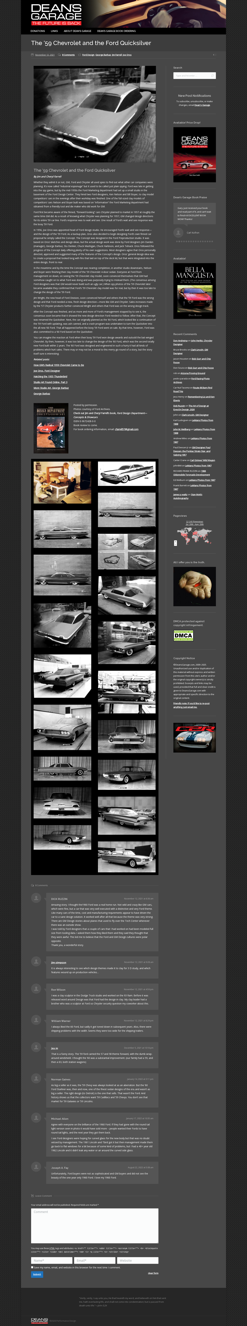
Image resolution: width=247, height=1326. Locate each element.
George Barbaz (103, 54)
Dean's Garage (202, 105)
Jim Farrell (117, 54)
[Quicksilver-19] (127, 857)
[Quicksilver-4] (62, 529)
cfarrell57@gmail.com (126, 429)
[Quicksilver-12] (62, 727)
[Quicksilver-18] (62, 837)
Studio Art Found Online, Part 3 (50, 382)
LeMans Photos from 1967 (198, 469)
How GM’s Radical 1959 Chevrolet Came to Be (59, 365)
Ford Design (88, 54)
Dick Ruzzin (179, 409)
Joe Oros (127, 54)
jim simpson (58, 962)
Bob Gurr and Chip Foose (201, 371)
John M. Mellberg (181, 432)
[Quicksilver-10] (62, 676)
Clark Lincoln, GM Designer (195, 418)
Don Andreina (180, 344)
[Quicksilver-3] (127, 510)
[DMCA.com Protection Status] (183, 644)
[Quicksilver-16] (62, 802)
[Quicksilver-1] (62, 483)
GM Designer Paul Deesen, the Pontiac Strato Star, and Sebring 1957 (191, 455)
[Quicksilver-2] (127, 474)
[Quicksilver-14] (62, 769)
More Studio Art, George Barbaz (51, 387)
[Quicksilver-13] (127, 736)
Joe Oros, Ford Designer (47, 370)
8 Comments (68, 54)
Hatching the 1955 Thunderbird (50, 376)
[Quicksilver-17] (127, 816)
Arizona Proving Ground (193, 376)
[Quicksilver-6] (62, 575)
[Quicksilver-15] (127, 775)
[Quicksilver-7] (127, 595)
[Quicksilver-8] (62, 625)
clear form (153, 1273)
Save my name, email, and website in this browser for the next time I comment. (77, 1267)
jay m (54, 1048)
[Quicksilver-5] (127, 551)
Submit (37, 1274)
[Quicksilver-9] (127, 642)
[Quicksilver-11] (127, 692)
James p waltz (180, 498)
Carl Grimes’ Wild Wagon (202, 463)
